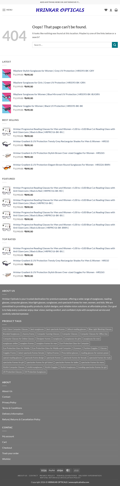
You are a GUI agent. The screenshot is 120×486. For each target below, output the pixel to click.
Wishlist (6, 459)
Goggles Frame (9, 353)
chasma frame (28, 334)
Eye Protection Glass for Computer (74, 343)
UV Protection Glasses (12, 372)
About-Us (7, 391)
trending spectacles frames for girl (92, 367)
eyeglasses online (10, 343)
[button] (7, 9)
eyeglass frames (27, 343)
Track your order (10, 453)
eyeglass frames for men (47, 343)
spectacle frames (54, 358)
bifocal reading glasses (76, 329)
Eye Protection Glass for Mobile (16, 348)
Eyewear (77, 348)
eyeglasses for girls (73, 339)
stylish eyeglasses (34, 367)
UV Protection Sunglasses (35, 372)
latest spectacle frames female (31, 353)
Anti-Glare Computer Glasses (15, 329)
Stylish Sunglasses (68, 367)
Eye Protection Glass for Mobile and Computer (51, 348)
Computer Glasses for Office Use (94, 334)
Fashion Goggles (91, 348)
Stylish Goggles (51, 367)
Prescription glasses (70, 353)
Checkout (7, 447)
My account (8, 436)
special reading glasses (12, 358)
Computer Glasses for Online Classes (18, 339)
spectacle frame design (34, 358)
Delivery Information (12, 413)
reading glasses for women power (95, 353)
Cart (4, 442)
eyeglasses (57, 339)
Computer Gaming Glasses (48, 334)
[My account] (110, 10)
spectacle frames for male (100, 358)
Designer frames (44, 339)
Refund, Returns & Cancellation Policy (21, 419)
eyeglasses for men (92, 339)
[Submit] (115, 45)
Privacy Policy (9, 402)
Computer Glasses (70, 334)
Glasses (103, 348)
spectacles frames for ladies (67, 362)
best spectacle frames (56, 329)
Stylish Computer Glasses (14, 367)
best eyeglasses (37, 329)
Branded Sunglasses (11, 334)
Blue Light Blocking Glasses (100, 329)
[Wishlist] (105, 10)
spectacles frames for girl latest (40, 362)
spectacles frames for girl (13, 362)
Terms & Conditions (12, 408)
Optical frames (53, 353)
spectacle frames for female (74, 358)
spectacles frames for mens (92, 362)
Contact (6, 396)
